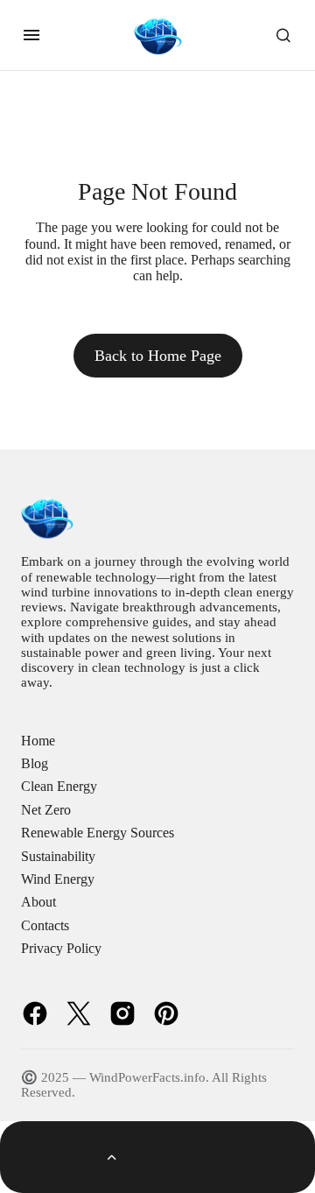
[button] (31, 35)
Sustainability (58, 856)
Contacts (45, 925)
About (38, 901)
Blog (34, 763)
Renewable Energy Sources (97, 832)
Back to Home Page (157, 355)
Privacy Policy (61, 948)
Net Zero (46, 809)
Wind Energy (57, 879)
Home (38, 740)
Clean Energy (59, 786)
